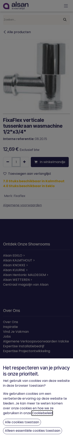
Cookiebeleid (42, 413)
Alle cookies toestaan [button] (22, 422)
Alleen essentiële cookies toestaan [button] (32, 430)
